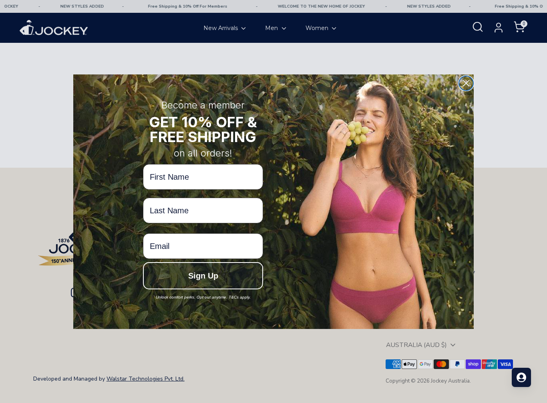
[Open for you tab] (521, 377)
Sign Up (203, 275)
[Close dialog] (466, 83)
